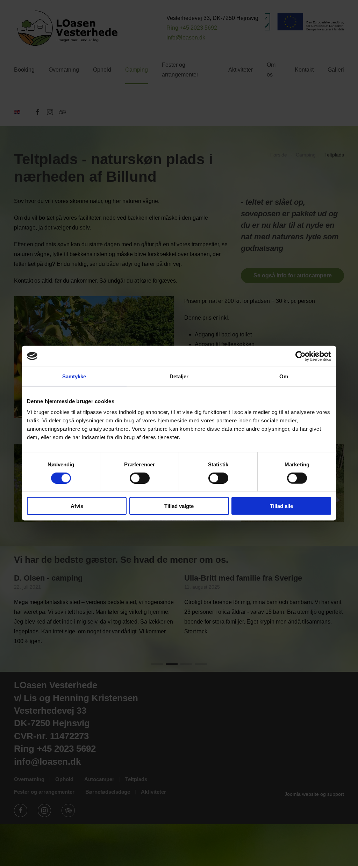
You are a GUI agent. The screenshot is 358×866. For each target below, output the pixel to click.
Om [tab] (283, 376)
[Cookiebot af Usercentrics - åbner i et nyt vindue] (300, 356)
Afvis (77, 506)
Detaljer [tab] (179, 376)
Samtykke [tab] (74, 376)
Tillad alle (281, 506)
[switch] (140, 477)
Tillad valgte (179, 506)
